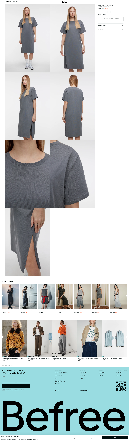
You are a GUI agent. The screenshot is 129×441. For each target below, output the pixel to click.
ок (115, 437)
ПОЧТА (3, 376)
